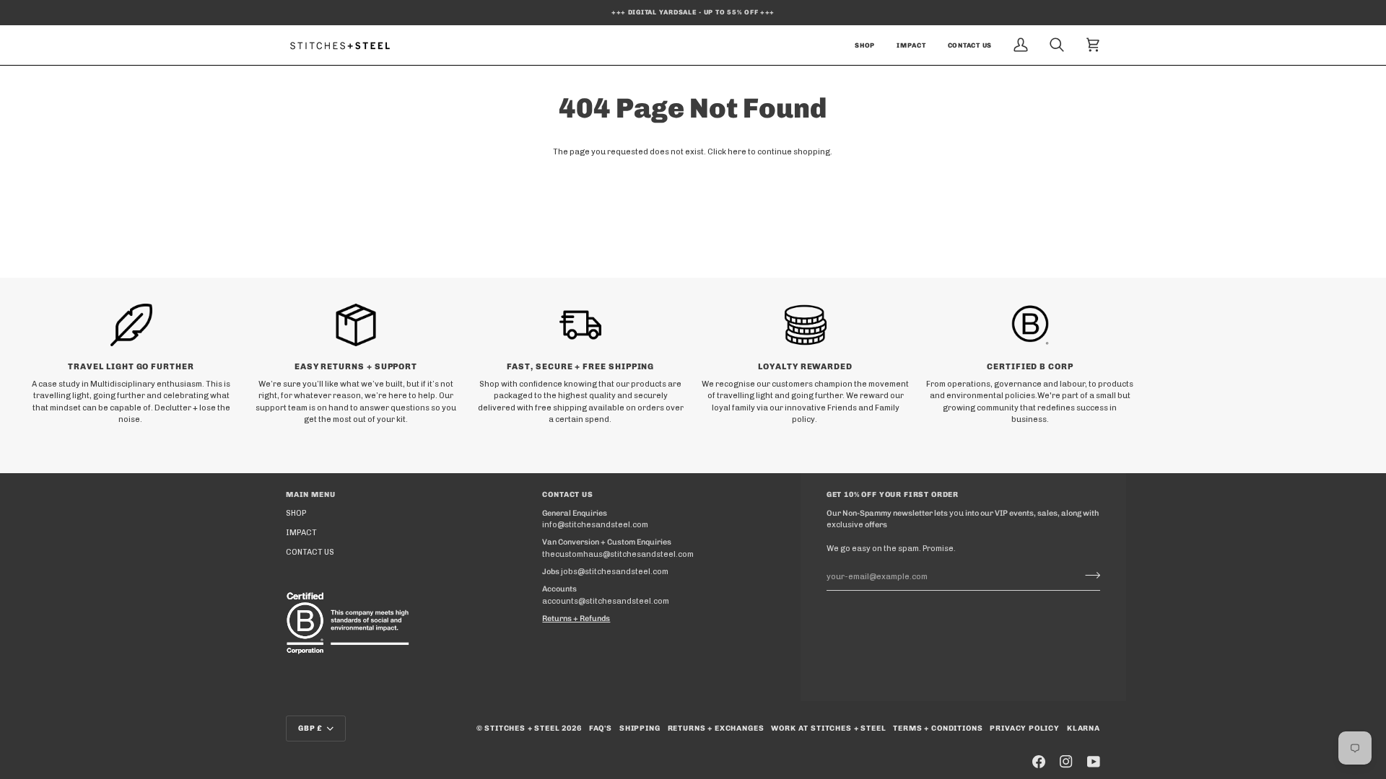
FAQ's (600, 728)
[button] (865, 45)
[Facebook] (1038, 761)
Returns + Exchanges (716, 728)
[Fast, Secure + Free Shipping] (581, 325)
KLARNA (1083, 728)
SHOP (296, 513)
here (737, 152)
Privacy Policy (1025, 728)
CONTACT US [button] (567, 494)
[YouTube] (1093, 761)
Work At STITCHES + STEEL (828, 728)
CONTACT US (310, 552)
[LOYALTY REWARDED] (805, 325)
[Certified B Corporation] (351, 623)
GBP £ (310, 728)
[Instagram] (1066, 761)
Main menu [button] (311, 494)
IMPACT (301, 532)
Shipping (640, 728)
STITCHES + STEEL (521, 728)
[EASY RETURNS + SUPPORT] (355, 325)
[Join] (1088, 574)
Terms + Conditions (937, 728)
